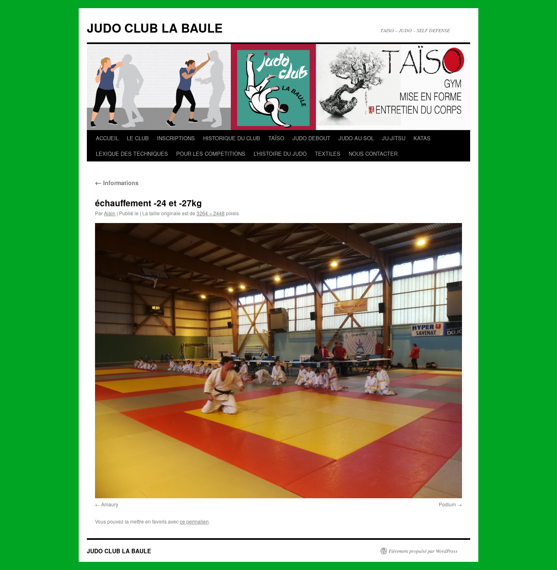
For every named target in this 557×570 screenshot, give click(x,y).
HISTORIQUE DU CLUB (231, 138)
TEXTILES (327, 153)
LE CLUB (138, 138)
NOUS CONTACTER (373, 153)
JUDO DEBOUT (311, 138)
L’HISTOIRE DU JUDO (280, 153)
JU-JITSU (393, 138)
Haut (526, 560)
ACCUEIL (107, 138)
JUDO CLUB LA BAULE (155, 27)
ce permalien (194, 521)
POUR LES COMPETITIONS (210, 153)
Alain (109, 213)
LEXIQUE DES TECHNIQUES (132, 153)
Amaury (109, 504)
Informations (117, 183)
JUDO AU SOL (356, 138)
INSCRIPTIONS (176, 138)
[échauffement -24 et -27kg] (278, 360)
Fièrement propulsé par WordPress (423, 551)
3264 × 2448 (211, 213)
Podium (447, 504)
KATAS (422, 138)
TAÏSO (276, 138)
